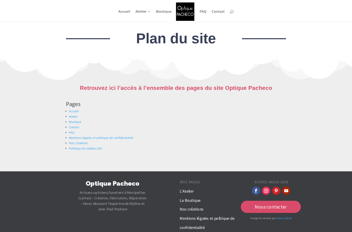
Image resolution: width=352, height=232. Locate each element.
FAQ (203, 12)
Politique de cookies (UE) (85, 148)
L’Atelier (187, 191)
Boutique (164, 12)
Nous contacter (271, 207)
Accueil (124, 12)
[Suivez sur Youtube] (286, 191)
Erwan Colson (284, 218)
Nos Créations (78, 143)
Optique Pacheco (112, 183)
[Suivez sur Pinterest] (276, 191)
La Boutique (190, 200)
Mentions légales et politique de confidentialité (101, 138)
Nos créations (191, 209)
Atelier (141, 12)
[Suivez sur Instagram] (266, 191)
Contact (218, 12)
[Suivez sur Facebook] (256, 191)
